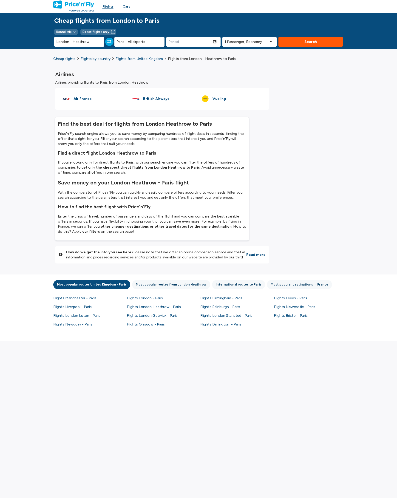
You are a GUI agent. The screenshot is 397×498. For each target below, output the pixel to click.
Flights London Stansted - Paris (226, 315)
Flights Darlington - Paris (220, 324)
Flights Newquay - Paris (72, 324)
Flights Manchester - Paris (74, 298)
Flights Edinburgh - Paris (220, 307)
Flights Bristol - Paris (291, 315)
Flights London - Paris (145, 298)
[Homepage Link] (73, 4)
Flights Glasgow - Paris (146, 324)
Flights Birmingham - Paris (221, 298)
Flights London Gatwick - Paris (152, 315)
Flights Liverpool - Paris (72, 307)
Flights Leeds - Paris (290, 298)
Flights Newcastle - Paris (294, 307)
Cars (126, 6)
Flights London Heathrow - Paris (154, 307)
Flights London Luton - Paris (76, 315)
